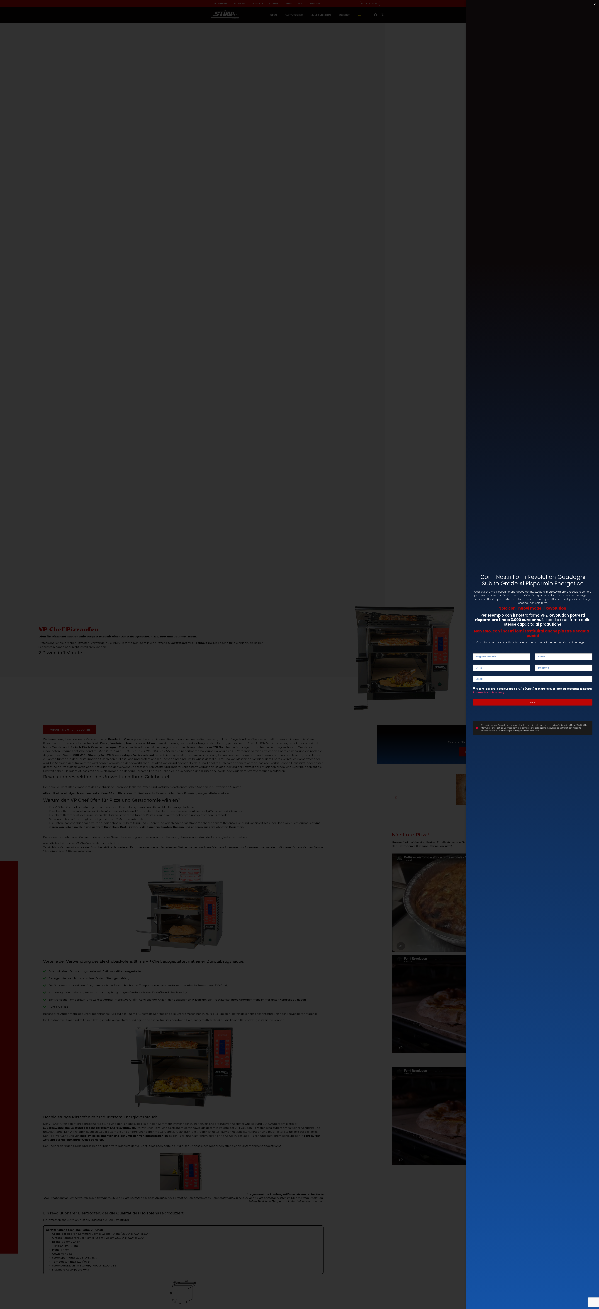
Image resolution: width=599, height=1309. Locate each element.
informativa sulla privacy (488, 692)
